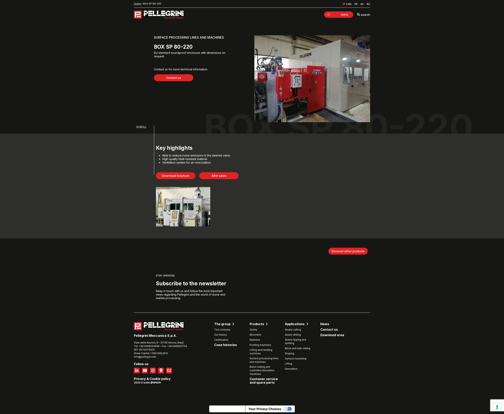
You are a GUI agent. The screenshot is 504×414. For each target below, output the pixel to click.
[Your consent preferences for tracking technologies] (497, 407)
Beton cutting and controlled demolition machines (262, 370)
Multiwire (255, 339)
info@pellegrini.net (145, 356)
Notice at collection (227, 409)
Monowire (255, 334)
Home (137, 3)
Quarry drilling (293, 334)
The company (222, 329)
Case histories (225, 345)
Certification (221, 339)
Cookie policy (160, 379)
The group (222, 324)
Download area (332, 335)
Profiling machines (260, 344)
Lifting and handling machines (261, 351)
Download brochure (175, 175)
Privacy (140, 379)
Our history (220, 334)
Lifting (288, 363)
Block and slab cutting (297, 348)
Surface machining (295, 358)
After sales (219, 175)
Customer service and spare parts (264, 380)
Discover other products (348, 251)
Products (257, 324)
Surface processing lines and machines (264, 360)
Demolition (291, 368)
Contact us (173, 77)
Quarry (253, 329)
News (324, 324)
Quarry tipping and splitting (295, 341)
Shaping (289, 353)
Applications (295, 324)
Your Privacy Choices (264, 409)
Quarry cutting (293, 329)
